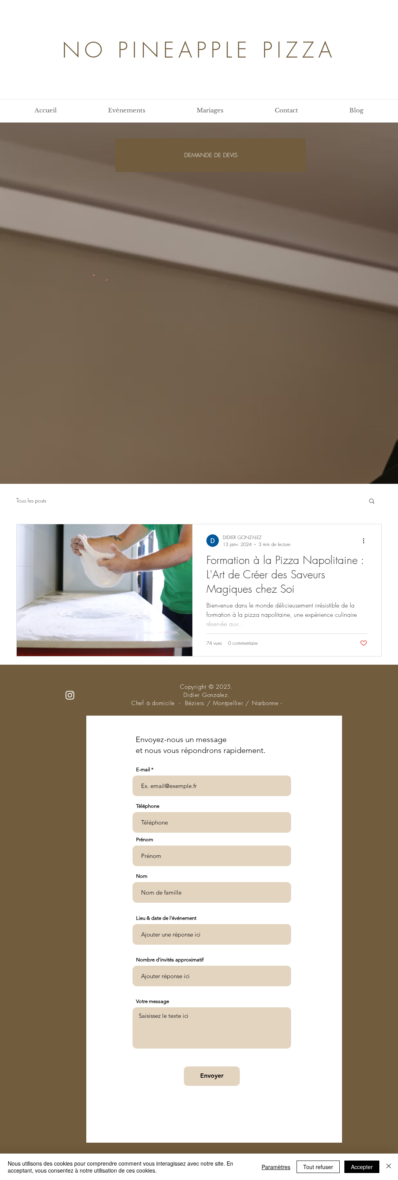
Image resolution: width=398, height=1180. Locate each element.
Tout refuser (318, 1167)
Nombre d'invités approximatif (170, 959)
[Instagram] (70, 695)
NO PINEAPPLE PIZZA (199, 50)
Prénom (144, 839)
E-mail (143, 769)
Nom (141, 876)
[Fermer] (388, 1167)
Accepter (362, 1167)
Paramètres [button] (276, 1167)
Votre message (152, 1001)
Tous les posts (31, 500)
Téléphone (147, 806)
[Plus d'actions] (366, 540)
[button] (371, 501)
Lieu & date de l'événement (166, 918)
